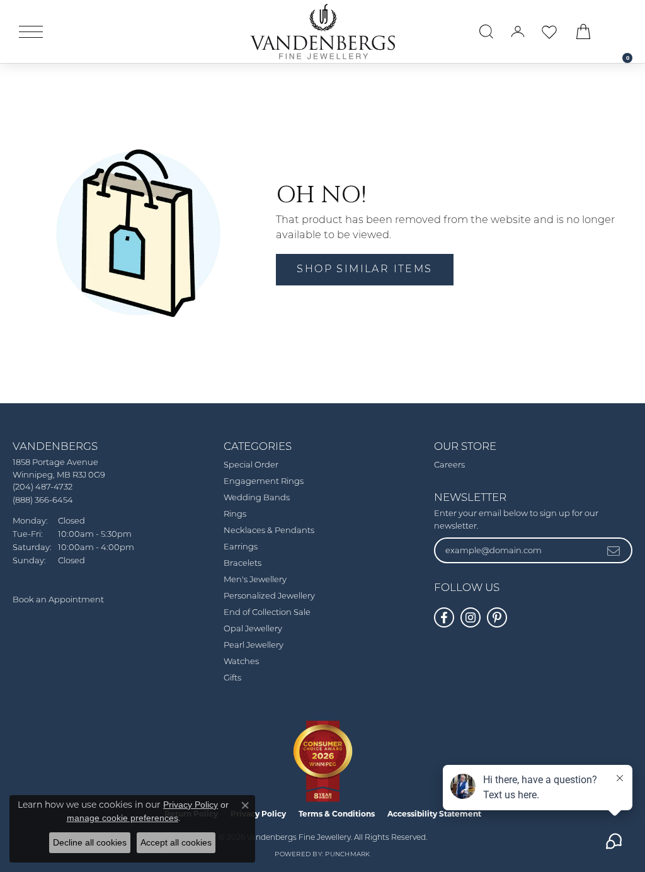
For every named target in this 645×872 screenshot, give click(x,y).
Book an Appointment (58, 600)
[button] (486, 31)
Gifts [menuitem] (232, 678)
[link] (621, 31)
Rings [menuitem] (235, 514)
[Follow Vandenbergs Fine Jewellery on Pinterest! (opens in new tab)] (497, 617)
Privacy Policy (190, 805)
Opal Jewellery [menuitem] (253, 629)
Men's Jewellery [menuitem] (255, 580)
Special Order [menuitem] (251, 465)
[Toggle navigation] (31, 32)
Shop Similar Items (364, 270)
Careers (449, 465)
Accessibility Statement (434, 813)
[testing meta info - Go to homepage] (322, 31)
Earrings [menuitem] (241, 547)
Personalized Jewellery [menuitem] (269, 596)
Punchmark (347, 854)
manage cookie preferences (122, 818)
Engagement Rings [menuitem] (264, 482)
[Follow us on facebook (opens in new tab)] (444, 617)
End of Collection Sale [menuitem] (267, 613)
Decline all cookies (90, 842)
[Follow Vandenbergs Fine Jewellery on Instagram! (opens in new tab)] (470, 617)
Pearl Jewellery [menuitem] (253, 645)
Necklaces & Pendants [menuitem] (269, 531)
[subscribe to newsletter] (614, 550)
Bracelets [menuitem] (242, 563)
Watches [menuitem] (241, 662)
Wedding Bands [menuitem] (257, 498)
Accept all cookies (176, 842)
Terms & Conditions (337, 813)
